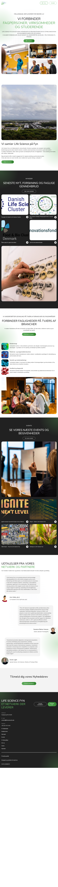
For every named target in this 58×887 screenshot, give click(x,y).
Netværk (3, 734)
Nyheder (3, 748)
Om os (3, 743)
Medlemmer (4, 731)
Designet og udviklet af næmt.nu (9, 760)
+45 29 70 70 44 (5, 725)
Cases (2, 746)
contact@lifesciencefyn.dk (7, 720)
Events (3, 737)
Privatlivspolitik (5, 756)
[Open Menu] (44, 3)
